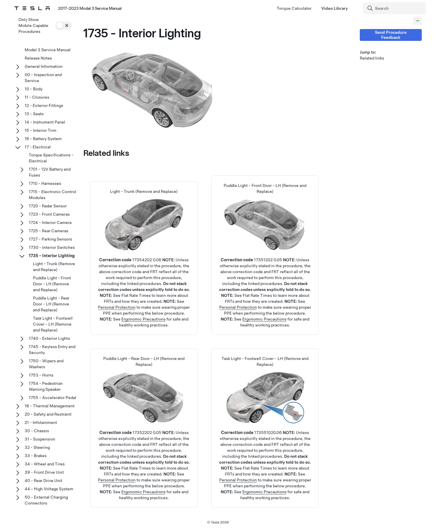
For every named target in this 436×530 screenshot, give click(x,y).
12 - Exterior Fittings (44, 105)
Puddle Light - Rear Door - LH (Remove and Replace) (51, 304)
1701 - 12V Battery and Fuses (50, 172)
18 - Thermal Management (49, 405)
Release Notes (38, 58)
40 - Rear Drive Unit (43, 480)
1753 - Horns (41, 375)
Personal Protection (117, 307)
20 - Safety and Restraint (48, 414)
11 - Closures (37, 97)
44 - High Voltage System (49, 488)
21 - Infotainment (41, 422)
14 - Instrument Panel (45, 122)
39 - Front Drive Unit (44, 472)
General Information (44, 66)
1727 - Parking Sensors (50, 239)
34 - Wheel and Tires (45, 464)
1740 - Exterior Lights (49, 338)
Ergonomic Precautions (143, 319)
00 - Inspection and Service (43, 77)
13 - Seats (34, 113)
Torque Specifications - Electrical (51, 158)
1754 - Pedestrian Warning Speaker (46, 386)
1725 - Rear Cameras (48, 230)
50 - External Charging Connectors (46, 500)
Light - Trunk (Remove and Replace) (54, 266)
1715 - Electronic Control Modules (52, 194)
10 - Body (33, 89)
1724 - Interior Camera (50, 222)
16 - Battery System (43, 138)
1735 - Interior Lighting (52, 255)
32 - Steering (37, 447)
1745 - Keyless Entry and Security (52, 349)
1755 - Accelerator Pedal (52, 397)
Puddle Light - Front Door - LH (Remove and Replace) (52, 284)
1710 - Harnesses (45, 183)
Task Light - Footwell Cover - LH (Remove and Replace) (53, 324)
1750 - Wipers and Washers (46, 363)
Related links (372, 58)
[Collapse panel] (417, 21)
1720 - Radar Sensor (48, 206)
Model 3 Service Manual (48, 49)
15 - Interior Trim (40, 130)
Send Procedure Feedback (391, 35)
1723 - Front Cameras (49, 214)
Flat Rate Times (136, 295)
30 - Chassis (37, 430)
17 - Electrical (38, 147)
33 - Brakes (36, 455)
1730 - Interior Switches (52, 247)
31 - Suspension (40, 439)
